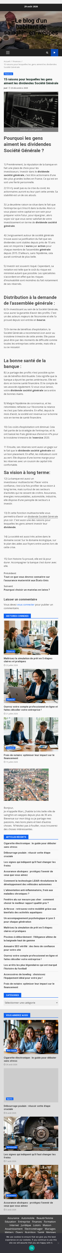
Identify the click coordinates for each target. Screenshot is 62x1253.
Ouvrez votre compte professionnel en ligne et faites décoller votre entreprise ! (31, 686)
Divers (19, 1232)
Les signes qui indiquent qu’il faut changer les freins (31, 1134)
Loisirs (37, 1225)
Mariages (50, 1228)
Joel (5, 88)
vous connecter (25, 604)
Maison (47, 1225)
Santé (41, 1232)
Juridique (26, 1225)
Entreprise (24, 1221)
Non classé (11, 1050)
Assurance (11, 1195)
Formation (50, 1221)
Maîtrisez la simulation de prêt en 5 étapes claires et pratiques (31, 638)
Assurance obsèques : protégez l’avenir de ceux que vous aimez (31, 1182)
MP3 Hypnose (54, 52)
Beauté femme (45, 1218)
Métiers (9, 1232)
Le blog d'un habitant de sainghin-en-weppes (31, 26)
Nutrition (30, 1232)
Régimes (51, 1232)
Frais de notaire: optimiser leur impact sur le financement (31, 734)
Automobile (12, 1147)
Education (10, 1221)
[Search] (47, 53)
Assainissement (14, 1228)
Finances (8, 74)
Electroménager (34, 1228)
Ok (31, 1248)
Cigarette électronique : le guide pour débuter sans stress (31, 1037)
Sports (9, 1099)
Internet (14, 1225)
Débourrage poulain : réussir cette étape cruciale (31, 1085)
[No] (58, 1243)
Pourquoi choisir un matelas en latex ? (27, 588)
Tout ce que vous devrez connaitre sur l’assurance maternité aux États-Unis (27, 577)
